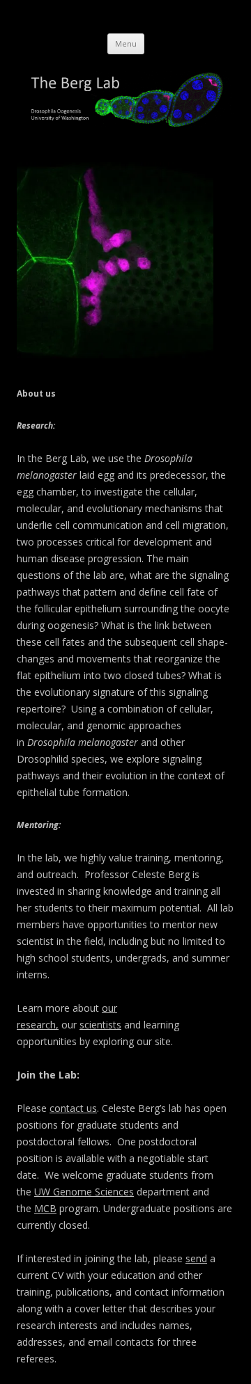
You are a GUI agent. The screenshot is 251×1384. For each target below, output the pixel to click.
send (196, 1258)
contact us (73, 1108)
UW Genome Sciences (84, 1191)
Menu (126, 43)
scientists (100, 1024)
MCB (45, 1208)
